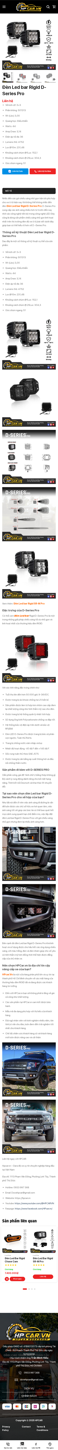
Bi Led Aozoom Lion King (41, 1260)
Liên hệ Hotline (44, 171)
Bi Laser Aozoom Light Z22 (14, 1260)
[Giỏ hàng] (54, 6)
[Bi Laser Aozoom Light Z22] (15, 1240)
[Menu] (4, 6)
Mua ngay (17, 1279)
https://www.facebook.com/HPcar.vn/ (33, 1208)
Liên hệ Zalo (17, 171)
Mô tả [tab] (8, 191)
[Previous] (7, 42)
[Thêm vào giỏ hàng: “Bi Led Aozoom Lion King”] (35, 1279)
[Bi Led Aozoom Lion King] (43, 1240)
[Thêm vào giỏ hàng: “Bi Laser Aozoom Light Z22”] (7, 1279)
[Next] (51, 42)
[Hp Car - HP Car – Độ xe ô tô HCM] (29, 7)
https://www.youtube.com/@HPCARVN (34, 1203)
